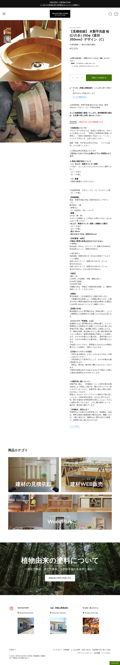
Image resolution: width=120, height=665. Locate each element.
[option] (7, 31)
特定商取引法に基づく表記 (101, 650)
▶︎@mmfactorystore (25, 613)
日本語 (11, 650)
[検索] (110, 14)
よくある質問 (75, 650)
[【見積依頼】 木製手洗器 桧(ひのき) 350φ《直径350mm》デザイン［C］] (7, 31)
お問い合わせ (86, 650)
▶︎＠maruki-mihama (58, 613)
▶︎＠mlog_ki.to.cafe (90, 613)
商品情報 (73, 122)
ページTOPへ (75, 426)
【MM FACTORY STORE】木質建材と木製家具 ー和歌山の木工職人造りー (27, 657)
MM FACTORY (75, 28)
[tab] (74, 122)
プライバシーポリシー (84, 653)
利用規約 (66, 650)
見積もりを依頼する (99, 78)
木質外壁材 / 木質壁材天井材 (60, 3)
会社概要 (97, 653)
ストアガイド (57, 650)
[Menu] (4, 13)
